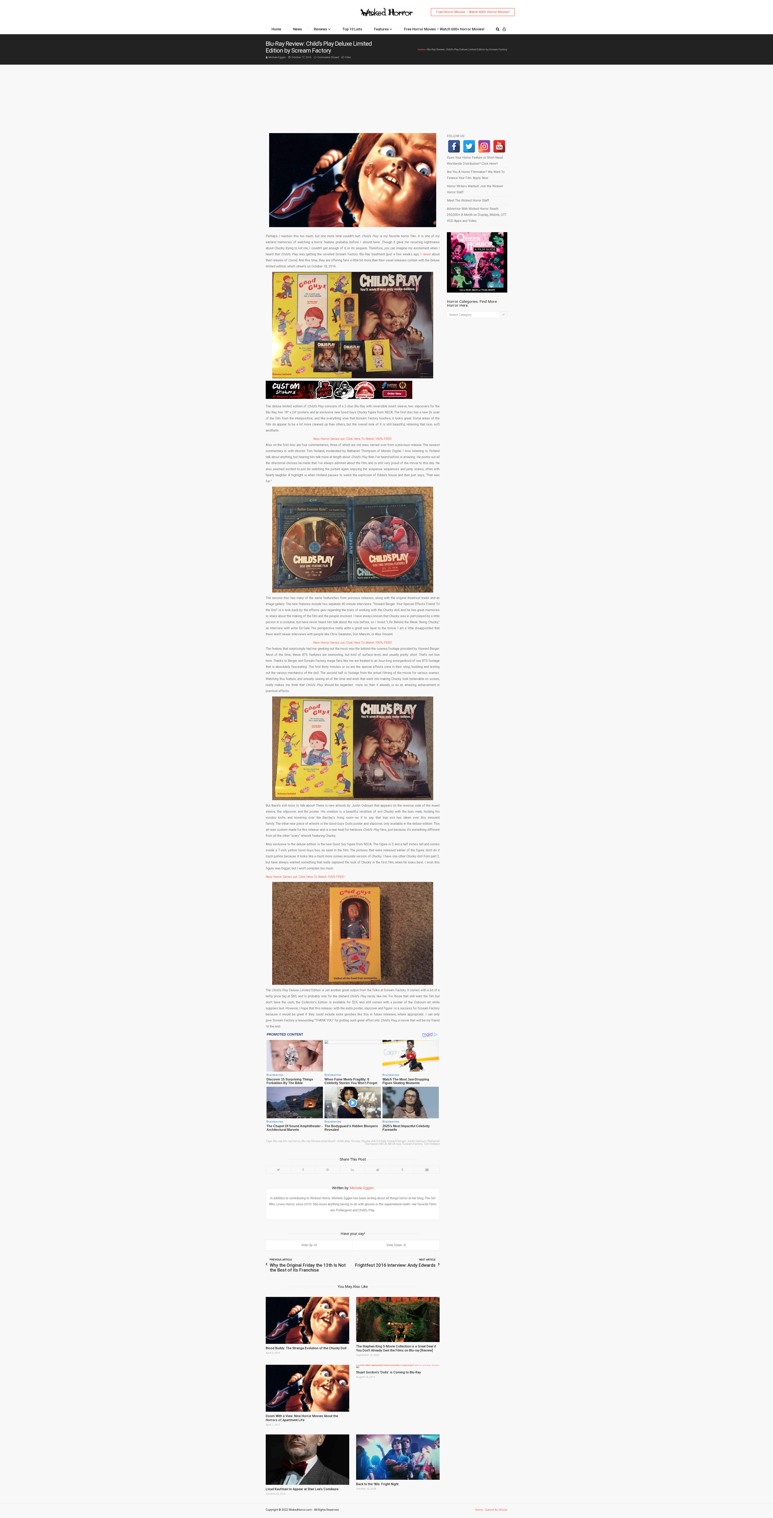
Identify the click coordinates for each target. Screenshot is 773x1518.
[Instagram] (484, 146)
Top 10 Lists (352, 29)
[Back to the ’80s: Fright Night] (398, 1457)
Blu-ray (277, 1141)
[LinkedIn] (352, 1169)
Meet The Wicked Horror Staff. (468, 200)
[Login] (504, 29)
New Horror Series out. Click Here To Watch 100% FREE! (352, 439)
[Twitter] (278, 1169)
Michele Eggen (277, 57)
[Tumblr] (402, 1169)
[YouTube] (499, 146)
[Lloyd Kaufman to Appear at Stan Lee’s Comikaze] (307, 1459)
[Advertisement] (386, 95)
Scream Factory (413, 1143)
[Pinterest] (327, 1169)
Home (276, 29)
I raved (426, 254)
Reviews (320, 29)
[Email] (426, 1169)
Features (381, 29)
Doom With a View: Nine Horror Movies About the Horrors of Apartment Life (302, 1418)
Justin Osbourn (416, 1141)
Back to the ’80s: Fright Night (377, 1484)
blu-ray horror (291, 1141)
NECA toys (394, 1143)
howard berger (396, 1141)
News (297, 29)
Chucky (355, 1141)
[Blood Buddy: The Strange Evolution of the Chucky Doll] (307, 1320)
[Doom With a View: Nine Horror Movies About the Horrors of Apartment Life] (307, 1388)
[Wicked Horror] (386, 12)
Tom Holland (432, 1143)
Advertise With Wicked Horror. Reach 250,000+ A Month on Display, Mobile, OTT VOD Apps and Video (477, 215)
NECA (383, 1143)
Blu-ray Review (311, 1141)
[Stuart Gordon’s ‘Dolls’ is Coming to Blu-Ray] (398, 1366)
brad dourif (328, 1141)
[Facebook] (303, 1169)
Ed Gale (381, 1141)
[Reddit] (377, 1169)
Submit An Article (496, 1509)
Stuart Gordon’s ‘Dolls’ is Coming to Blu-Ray (388, 1372)
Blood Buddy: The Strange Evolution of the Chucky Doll (306, 1348)
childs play (343, 1141)
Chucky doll (368, 1141)
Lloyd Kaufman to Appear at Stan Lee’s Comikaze (302, 1489)
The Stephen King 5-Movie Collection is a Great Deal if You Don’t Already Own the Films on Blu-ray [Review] (396, 1348)
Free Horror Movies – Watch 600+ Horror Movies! (472, 12)
